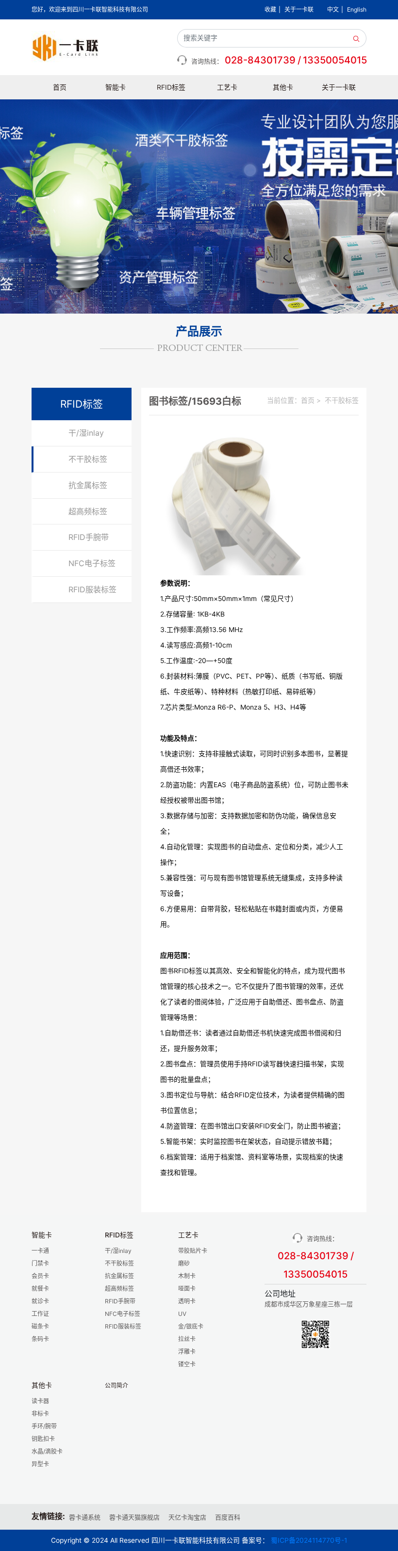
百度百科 (227, 1517)
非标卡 (40, 1413)
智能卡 (115, 87)
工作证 (40, 1313)
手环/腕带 (44, 1426)
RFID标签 (171, 87)
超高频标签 (87, 511)
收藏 (270, 9)
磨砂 (184, 1263)
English (356, 9)
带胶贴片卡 (192, 1250)
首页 (59, 87)
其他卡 (283, 87)
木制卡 (187, 1276)
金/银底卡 (190, 1326)
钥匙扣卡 (43, 1438)
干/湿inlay (86, 433)
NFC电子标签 (92, 563)
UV (182, 1313)
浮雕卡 (187, 1351)
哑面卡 (187, 1288)
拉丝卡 (187, 1339)
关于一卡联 (299, 9)
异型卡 (40, 1464)
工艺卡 (227, 87)
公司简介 (116, 1385)
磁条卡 (40, 1326)
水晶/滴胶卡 (47, 1451)
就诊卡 (40, 1301)
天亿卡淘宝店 (187, 1517)
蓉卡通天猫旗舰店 (134, 1517)
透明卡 (187, 1301)
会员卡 (40, 1276)
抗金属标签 (87, 485)
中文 (333, 9)
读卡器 (40, 1401)
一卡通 (40, 1250)
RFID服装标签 (92, 589)
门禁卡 (40, 1263)
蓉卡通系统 (84, 1517)
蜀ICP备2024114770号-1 (309, 1540)
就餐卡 (40, 1288)
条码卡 (40, 1339)
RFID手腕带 (88, 537)
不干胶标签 (87, 459)
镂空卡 (187, 1364)
